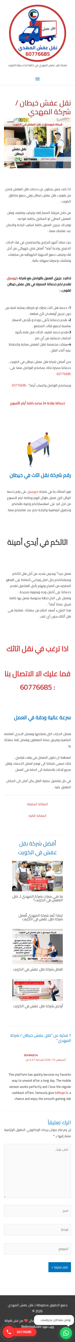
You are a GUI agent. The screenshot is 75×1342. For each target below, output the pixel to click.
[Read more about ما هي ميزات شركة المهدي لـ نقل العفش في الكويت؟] (37, 876)
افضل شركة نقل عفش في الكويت (38, 969)
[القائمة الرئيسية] (37, 79)
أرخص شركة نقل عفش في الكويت (38, 1005)
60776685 (64, 374)
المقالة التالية (37, 816)
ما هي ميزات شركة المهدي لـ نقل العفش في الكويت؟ (37, 898)
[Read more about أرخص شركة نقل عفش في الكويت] (37, 990)
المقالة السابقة (37, 804)
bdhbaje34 (31, 1055)
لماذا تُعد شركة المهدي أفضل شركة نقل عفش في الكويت (41, 917)
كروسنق (13, 278)
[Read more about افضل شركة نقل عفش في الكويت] (37, 946)
